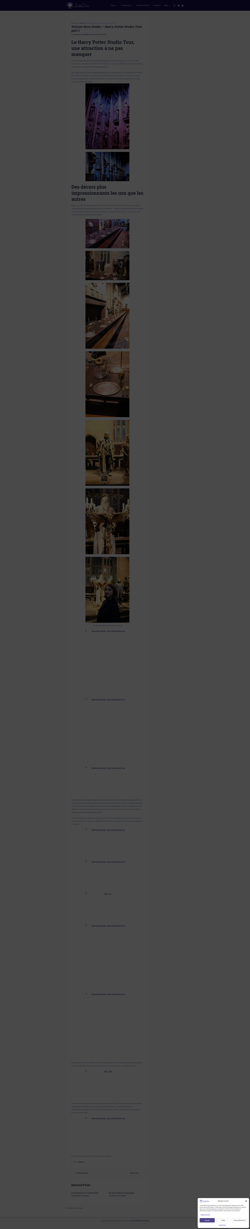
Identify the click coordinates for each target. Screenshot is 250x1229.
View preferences (239, 1220)
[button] (246, 1201)
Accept (207, 1220)
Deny (223, 1220)
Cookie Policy (222, 1225)
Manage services (205, 1214)
